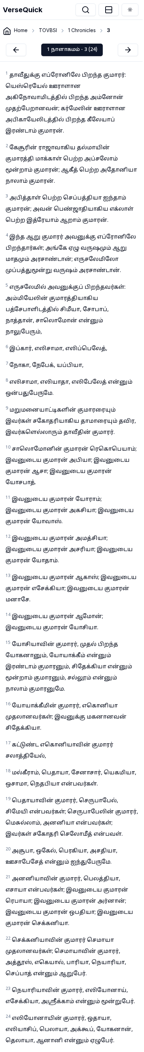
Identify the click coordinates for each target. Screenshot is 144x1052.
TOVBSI (48, 30)
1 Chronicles (82, 30)
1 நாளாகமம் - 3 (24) (72, 50)
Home (21, 30)
